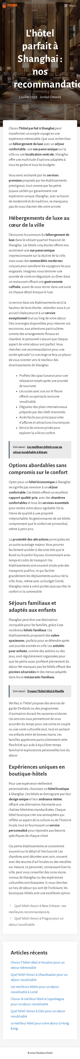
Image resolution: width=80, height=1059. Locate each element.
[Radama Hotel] (9, 6)
